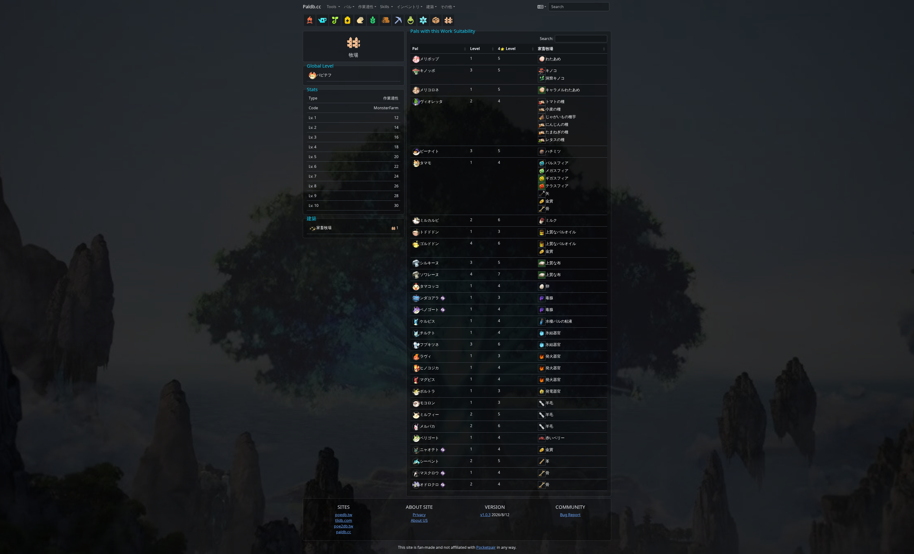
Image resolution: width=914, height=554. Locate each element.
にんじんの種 (557, 124)
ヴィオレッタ (431, 101)
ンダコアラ (429, 297)
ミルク (551, 220)
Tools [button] (332, 6)
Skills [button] (385, 6)
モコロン (427, 402)
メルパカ (427, 426)
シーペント (429, 461)
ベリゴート (429, 437)
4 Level (507, 48)
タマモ (425, 162)
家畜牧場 (324, 227)
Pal (415, 48)
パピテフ (324, 75)
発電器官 (553, 391)
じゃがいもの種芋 (561, 116)
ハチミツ (553, 151)
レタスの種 (555, 139)
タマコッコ (429, 286)
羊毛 (549, 402)
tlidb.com (343, 520)
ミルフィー (429, 414)
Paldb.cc (312, 6)
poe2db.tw (343, 526)
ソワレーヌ (429, 274)
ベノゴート (429, 309)
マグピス (427, 379)
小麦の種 (553, 109)
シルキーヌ (429, 262)
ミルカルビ (429, 220)
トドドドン (429, 232)
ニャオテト (429, 449)
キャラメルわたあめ (563, 89)
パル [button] (348, 6)
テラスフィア (557, 185)
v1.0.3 (485, 514)
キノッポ (427, 70)
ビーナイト (429, 151)
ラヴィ (425, 356)
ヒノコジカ (429, 367)
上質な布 (553, 262)
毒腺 (549, 297)
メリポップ (429, 58)
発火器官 (553, 356)
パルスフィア (557, 162)
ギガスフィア (557, 178)
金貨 (549, 201)
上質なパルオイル (561, 232)
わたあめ (553, 58)
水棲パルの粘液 (559, 321)
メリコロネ (429, 89)
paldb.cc (343, 531)
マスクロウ (429, 472)
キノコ (551, 70)
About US (419, 520)
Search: (546, 38)
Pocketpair (486, 547)
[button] (542, 6)
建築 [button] (430, 6)
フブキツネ (429, 344)
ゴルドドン (429, 243)
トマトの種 (555, 101)
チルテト (427, 332)
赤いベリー (555, 437)
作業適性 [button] (365, 6)
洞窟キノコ (555, 78)
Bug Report (570, 514)
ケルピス (427, 321)
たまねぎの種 (557, 132)
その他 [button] (446, 6)
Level (475, 48)
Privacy (419, 514)
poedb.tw (343, 514)
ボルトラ (427, 391)
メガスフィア (557, 170)
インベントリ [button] (408, 6)
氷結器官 (553, 332)
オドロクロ (429, 484)
